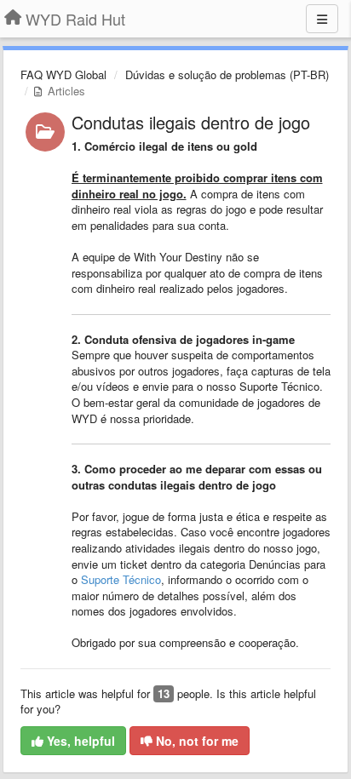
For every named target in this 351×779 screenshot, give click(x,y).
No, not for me (195, 740)
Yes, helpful (79, 740)
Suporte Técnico (121, 579)
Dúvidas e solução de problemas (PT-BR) (227, 74)
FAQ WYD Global (63, 74)
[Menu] (322, 18)
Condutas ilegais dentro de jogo (191, 122)
